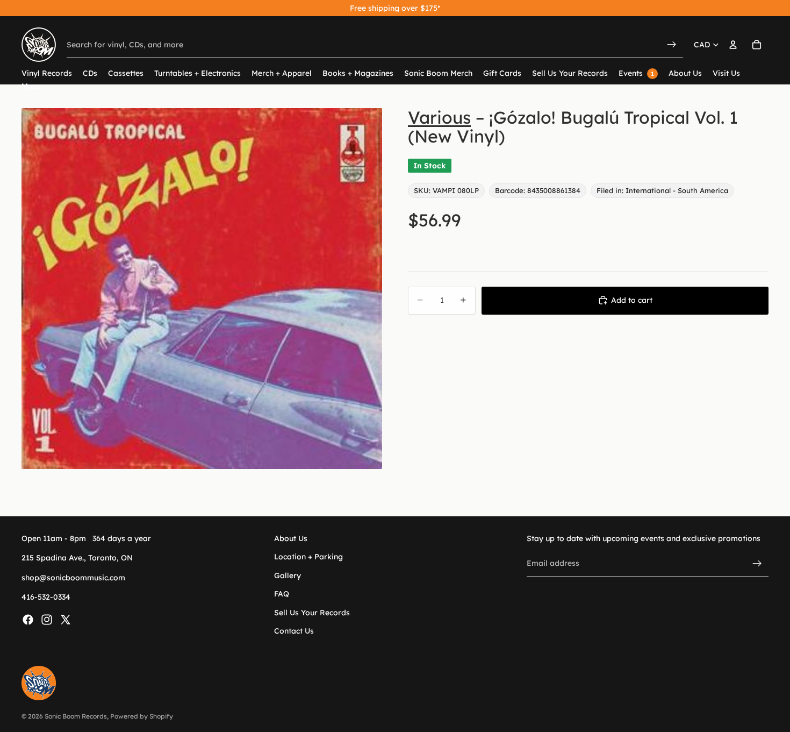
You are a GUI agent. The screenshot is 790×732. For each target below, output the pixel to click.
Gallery (287, 575)
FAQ (281, 594)
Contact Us (294, 631)
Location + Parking (308, 557)
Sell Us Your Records (312, 612)
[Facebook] (27, 619)
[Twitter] (65, 619)
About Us (290, 538)
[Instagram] (46, 619)
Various (439, 117)
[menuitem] (31, 86)
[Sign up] (757, 563)
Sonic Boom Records (76, 716)
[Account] (733, 44)
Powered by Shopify (141, 716)
